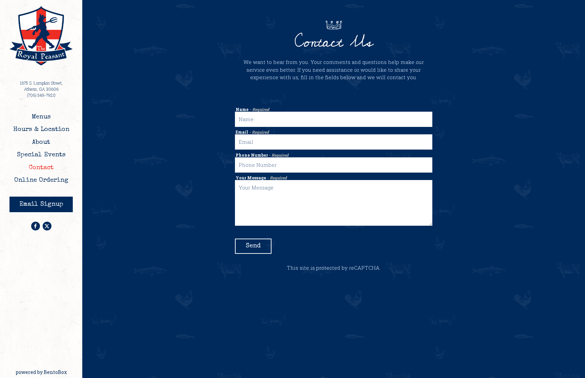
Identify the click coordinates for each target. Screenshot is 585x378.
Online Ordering (42, 180)
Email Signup (41, 204)
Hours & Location (41, 130)
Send (253, 246)
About (41, 142)
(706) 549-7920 (41, 95)
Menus (41, 117)
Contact (41, 168)
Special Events (41, 155)
